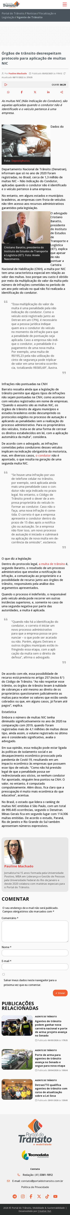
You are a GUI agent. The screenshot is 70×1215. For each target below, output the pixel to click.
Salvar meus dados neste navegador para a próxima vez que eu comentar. (30, 982)
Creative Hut (44, 1211)
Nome (6, 947)
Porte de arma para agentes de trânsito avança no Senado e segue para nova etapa (50, 1060)
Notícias (32, 13)
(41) (44, 1175)
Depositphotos (20, 161)
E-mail (6, 961)
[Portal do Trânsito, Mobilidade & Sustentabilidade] (35, 1132)
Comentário (10, 918)
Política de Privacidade (35, 1187)
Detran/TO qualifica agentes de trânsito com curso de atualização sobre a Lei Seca (51, 1090)
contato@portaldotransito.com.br (42, 1181)
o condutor (43, 455)
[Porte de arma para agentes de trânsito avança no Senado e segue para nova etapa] (17, 1059)
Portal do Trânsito (13, 13)
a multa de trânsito (52, 564)
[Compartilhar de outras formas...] (61, 92)
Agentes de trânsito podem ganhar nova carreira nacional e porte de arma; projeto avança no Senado (51, 1028)
